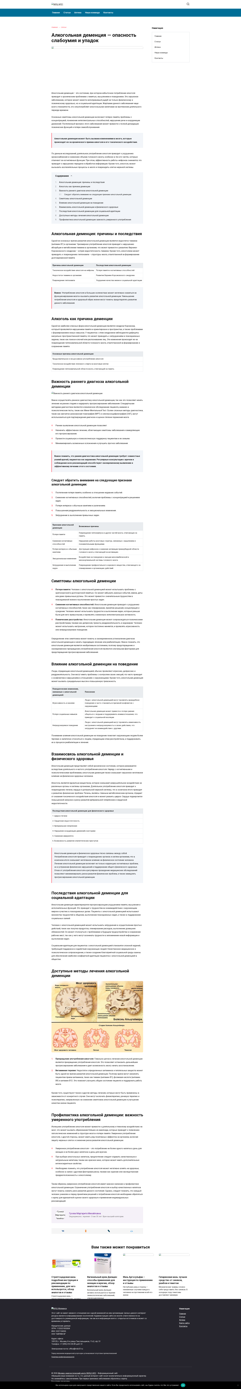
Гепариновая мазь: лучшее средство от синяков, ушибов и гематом (173, 1280)
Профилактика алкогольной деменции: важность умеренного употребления (95, 219)
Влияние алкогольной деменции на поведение (81, 203)
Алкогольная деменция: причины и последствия (82, 182)
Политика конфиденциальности (62, 1357)
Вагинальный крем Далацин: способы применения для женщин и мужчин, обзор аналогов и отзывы (102, 1282)
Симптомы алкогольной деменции (75, 198)
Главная (56, 12)
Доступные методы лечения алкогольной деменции (84, 215)
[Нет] (238, 1385)
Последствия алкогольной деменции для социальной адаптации (89, 211)
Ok (183, 1385)
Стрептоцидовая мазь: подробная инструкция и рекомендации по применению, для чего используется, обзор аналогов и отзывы (64, 1285)
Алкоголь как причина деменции (74, 186)
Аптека (77, 12)
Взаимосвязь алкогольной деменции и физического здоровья (88, 207)
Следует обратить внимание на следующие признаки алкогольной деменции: (98, 194)
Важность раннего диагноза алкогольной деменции (83, 190)
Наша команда (92, 12)
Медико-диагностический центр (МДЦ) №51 (77, 1373)
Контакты (108, 12)
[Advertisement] (171, 105)
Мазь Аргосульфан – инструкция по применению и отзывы (138, 1280)
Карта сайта (184, 1323)
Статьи (67, 12)
